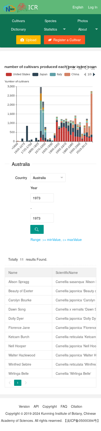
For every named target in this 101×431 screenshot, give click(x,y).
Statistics (50, 29)
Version (24, 406)
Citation (76, 406)
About (82, 29)
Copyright (50, 406)
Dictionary (18, 29)
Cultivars (18, 20)
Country (21, 177)
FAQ (64, 406)
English (78, 7)
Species (50, 20)
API (36, 406)
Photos (83, 20)
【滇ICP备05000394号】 (81, 420)
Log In (92, 7)
